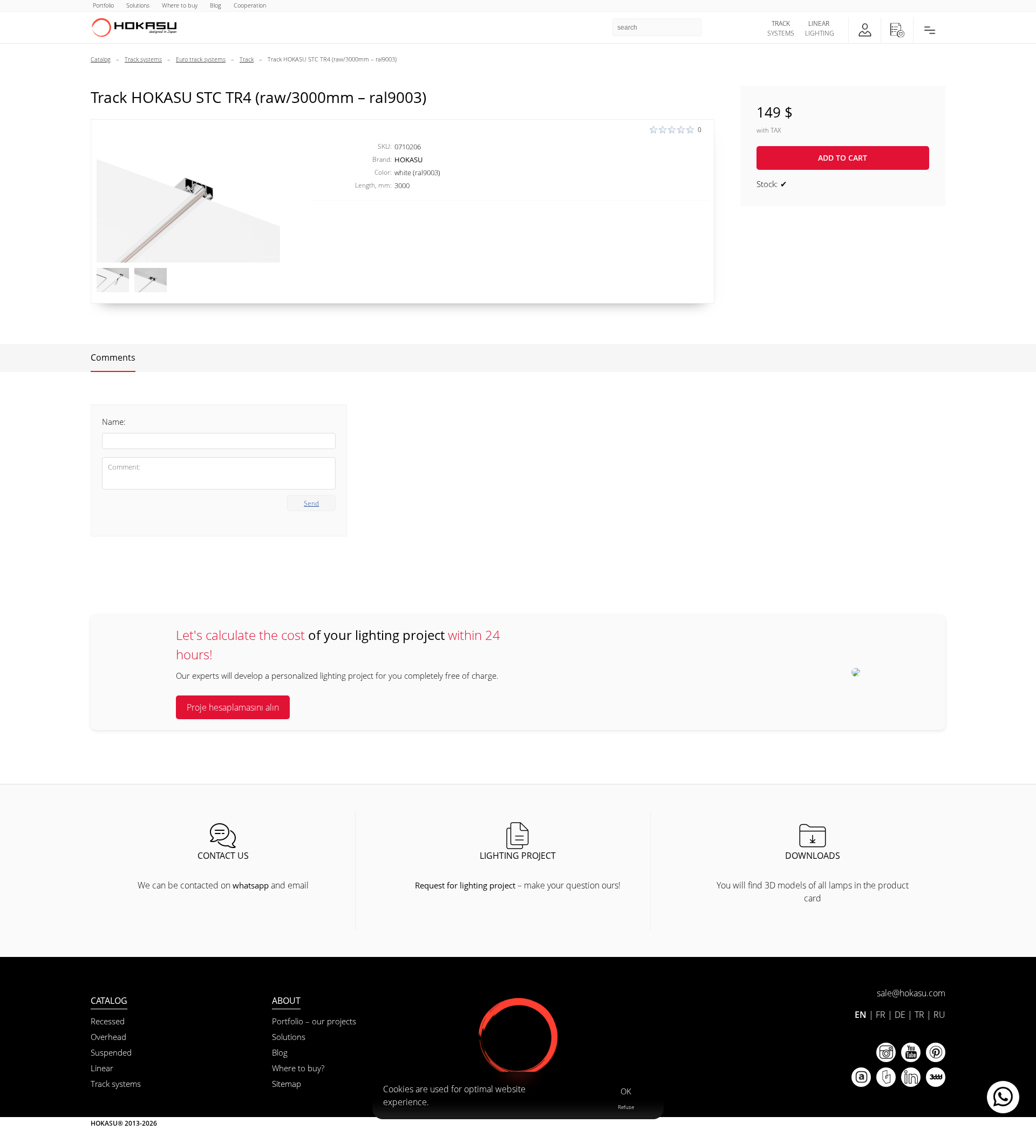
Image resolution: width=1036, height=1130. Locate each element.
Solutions (288, 1036)
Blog (280, 1052)
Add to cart (842, 158)
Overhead (108, 1036)
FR (880, 1015)
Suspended (111, 1052)
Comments (113, 357)
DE (900, 1015)
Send (311, 503)
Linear (102, 1068)
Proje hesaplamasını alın (233, 707)
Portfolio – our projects (314, 1021)
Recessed (108, 1021)
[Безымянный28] (188, 194)
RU (939, 1015)
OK (626, 1091)
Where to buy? (298, 1068)
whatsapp (251, 885)
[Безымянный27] (150, 280)
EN (861, 1015)
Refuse (626, 1107)
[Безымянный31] (113, 280)
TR (919, 1015)
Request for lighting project (465, 885)
